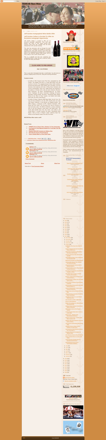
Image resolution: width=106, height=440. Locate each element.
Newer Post (28, 163)
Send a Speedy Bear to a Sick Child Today (40, 134)
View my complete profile (70, 381)
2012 (66, 365)
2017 (66, 236)
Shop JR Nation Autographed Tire (75, 163)
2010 (66, 368)
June (67, 347)
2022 (66, 227)
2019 (66, 232)
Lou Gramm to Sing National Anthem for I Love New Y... (74, 330)
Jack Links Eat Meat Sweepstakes (75, 192)
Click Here (65, 107)
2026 (66, 220)
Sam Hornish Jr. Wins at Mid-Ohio (73, 299)
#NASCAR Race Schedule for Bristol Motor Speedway (74, 294)
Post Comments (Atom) (37, 166)
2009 (66, 370)
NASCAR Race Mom (52, 140)
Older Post (57, 163)
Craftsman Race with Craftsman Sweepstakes (74, 180)
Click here (65, 110)
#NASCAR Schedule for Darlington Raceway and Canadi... (74, 252)
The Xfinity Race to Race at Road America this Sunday (73, 274)
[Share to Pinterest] (50, 139)
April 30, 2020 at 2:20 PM (35, 156)
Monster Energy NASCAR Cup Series (39, 140)
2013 (66, 363)
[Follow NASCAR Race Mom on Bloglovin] (73, 86)
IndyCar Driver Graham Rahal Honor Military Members (74, 306)
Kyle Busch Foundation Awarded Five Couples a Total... (74, 271)
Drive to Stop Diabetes (71, 301)
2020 (66, 231)
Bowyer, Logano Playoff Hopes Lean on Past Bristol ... (74, 277)
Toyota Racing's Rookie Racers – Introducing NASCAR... (73, 340)
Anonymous (32, 150)
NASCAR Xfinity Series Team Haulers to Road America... (74, 268)
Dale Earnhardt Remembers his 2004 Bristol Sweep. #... (74, 286)
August (67, 244)
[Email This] (44, 139)
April (67, 351)
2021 (66, 229)
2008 (66, 372)
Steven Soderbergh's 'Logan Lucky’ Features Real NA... (74, 289)
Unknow (31, 146)
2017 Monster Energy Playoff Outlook (38, 132)
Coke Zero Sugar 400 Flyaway (75, 168)
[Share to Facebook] (48, 139)
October (68, 241)
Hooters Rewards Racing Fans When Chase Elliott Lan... (74, 249)
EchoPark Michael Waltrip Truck (74, 174)
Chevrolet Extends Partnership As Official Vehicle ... (74, 265)
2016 (66, 358)
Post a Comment (30, 159)
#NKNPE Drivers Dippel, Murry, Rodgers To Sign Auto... (73, 327)
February (68, 354)
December (68, 237)
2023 (66, 225)
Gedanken (32, 154)
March (67, 352)
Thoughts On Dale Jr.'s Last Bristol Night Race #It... (74, 297)
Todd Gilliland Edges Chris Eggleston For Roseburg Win (74, 258)
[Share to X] (47, 139)
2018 (66, 234)
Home (42, 163)
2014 (66, 362)
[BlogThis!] (45, 139)
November (68, 239)
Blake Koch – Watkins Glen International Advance (72, 315)
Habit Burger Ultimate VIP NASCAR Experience (74, 186)
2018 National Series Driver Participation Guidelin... (72, 343)
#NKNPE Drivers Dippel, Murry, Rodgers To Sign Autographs (44, 126)
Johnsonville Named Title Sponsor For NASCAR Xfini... (74, 263)
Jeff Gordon (29, 140)
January (68, 356)
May (67, 349)
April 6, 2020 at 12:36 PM (35, 149)
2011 (66, 367)
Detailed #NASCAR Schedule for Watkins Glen (40, 131)
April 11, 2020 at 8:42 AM (35, 153)
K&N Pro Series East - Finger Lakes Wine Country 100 (74, 318)
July (67, 345)
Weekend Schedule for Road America (74, 260)
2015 (66, 360)
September (68, 242)
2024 (66, 224)
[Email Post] (42, 138)
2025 (66, 222)
